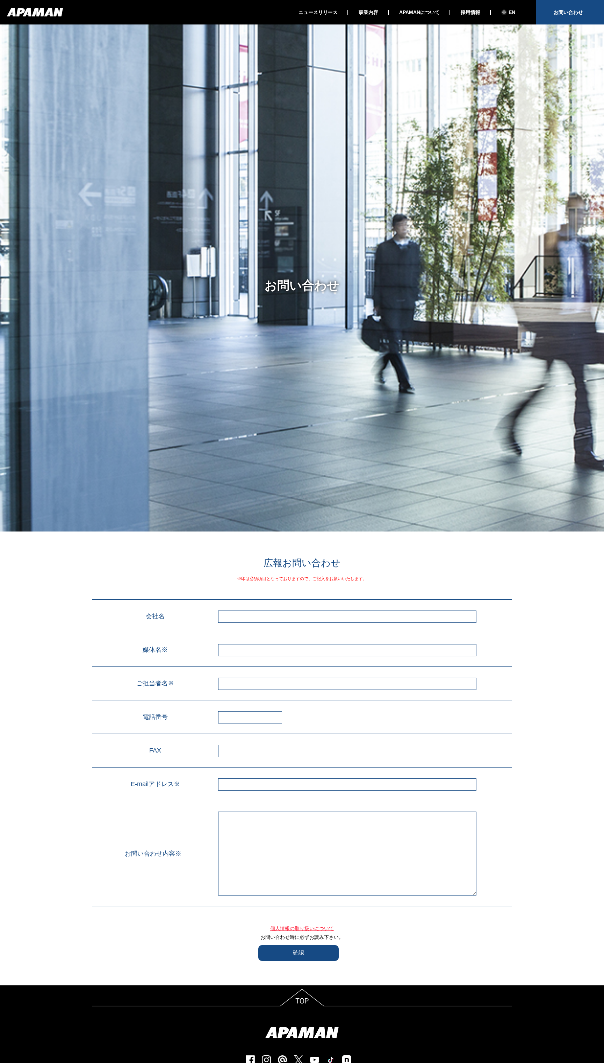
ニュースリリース (318, 12)
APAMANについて (419, 12)
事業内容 (368, 12)
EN (512, 12)
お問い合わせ (568, 12)
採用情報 (470, 12)
